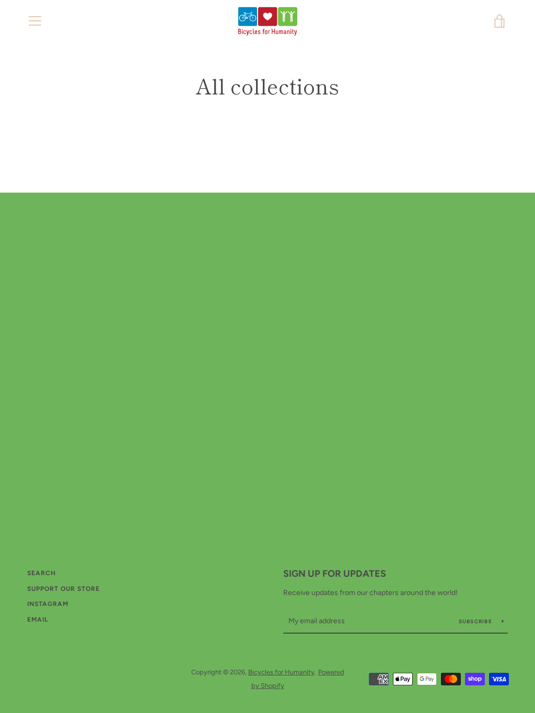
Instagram (47, 604)
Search (41, 573)
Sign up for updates (334, 573)
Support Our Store (63, 588)
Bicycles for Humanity (281, 672)
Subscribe (476, 621)
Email (37, 619)
